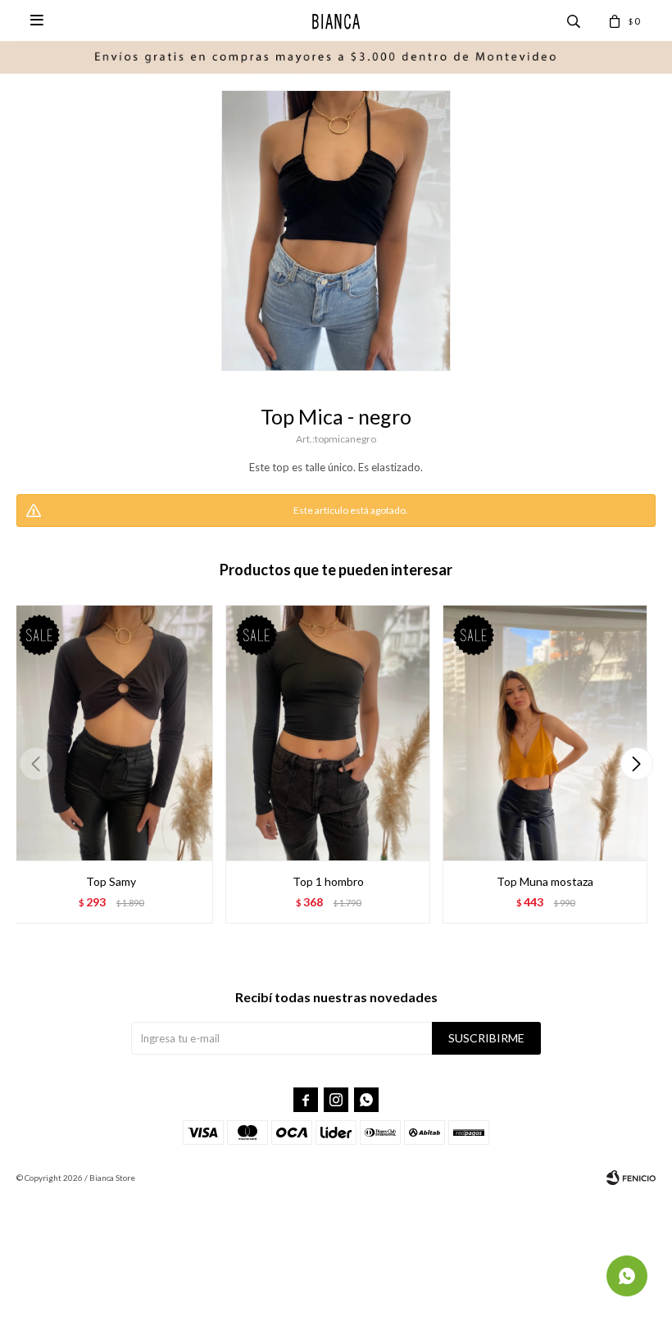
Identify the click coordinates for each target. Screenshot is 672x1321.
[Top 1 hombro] (327, 733)
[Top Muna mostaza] (545, 733)
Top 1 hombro (328, 881)
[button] (636, 764)
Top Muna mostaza (545, 881)
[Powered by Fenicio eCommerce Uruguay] (631, 1177)
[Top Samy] (110, 733)
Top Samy (111, 881)
